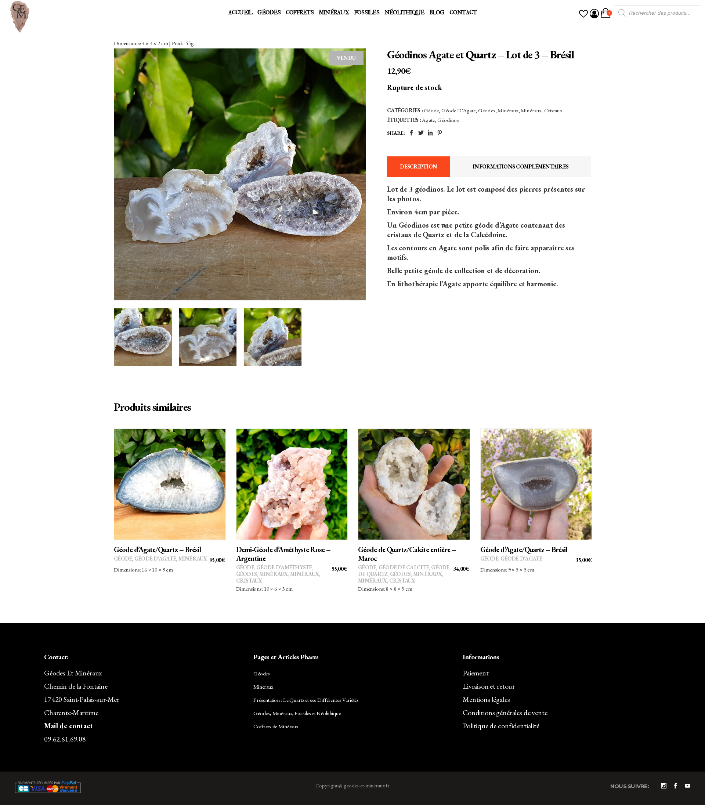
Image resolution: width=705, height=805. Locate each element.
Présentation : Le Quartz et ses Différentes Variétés (306, 699)
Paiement (476, 673)
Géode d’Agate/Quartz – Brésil (157, 549)
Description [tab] (418, 166)
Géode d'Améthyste (284, 567)
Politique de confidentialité (501, 725)
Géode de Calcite (404, 567)
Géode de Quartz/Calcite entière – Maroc (407, 554)
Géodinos (448, 119)
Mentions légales (486, 699)
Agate (428, 119)
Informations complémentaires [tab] (520, 166)
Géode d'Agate (458, 110)
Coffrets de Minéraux (275, 726)
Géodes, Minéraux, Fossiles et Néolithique (297, 713)
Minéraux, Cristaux (541, 110)
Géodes (486, 110)
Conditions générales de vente (505, 712)
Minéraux (508, 110)
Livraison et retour (489, 686)
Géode (431, 110)
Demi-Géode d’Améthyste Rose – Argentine (283, 554)
